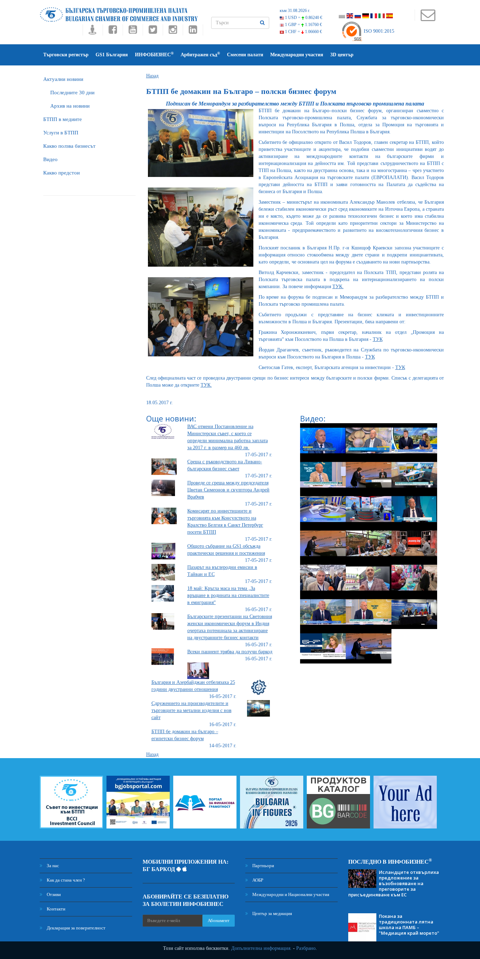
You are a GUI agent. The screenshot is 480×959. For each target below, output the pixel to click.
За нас (52, 865)
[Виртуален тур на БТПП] (93, 31)
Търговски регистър (66, 54)
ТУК (378, 339)
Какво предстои (61, 173)
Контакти (55, 909)
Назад (152, 75)
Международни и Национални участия (290, 894)
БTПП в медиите (62, 119)
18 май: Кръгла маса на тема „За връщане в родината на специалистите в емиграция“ (228, 595)
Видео (50, 159)
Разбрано (306, 948)
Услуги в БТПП (60, 132)
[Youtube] (133, 31)
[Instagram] (173, 31)
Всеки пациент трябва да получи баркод (229, 651)
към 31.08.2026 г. (295, 10)
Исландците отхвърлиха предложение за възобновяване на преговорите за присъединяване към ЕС (393, 883)
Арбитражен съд (200, 54)
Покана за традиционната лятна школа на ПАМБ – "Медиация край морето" (409, 924)
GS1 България (112, 54)
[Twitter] (153, 31)
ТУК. (338, 286)
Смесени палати (245, 54)
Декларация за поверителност (75, 928)
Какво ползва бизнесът (69, 146)
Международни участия (296, 54)
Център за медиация (271, 913)
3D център (341, 54)
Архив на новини (70, 106)
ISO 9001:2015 (378, 31)
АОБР (257, 880)
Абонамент (218, 920)
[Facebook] (113, 31)
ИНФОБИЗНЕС (154, 54)
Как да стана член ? (65, 880)
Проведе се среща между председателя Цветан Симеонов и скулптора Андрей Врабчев (228, 490)
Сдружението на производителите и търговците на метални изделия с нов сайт (191, 710)
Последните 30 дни (72, 92)
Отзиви (53, 894)
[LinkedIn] (193, 31)
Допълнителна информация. (261, 948)
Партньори (262, 865)
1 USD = (303, 17)
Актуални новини (63, 79)
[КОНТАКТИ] (428, 18)
